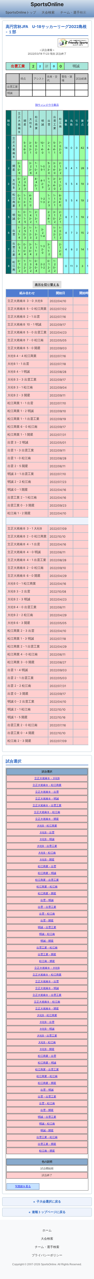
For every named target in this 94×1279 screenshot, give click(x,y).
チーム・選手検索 (73, 12)
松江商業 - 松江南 (47, 886)
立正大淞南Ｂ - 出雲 (47, 791)
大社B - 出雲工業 (47, 846)
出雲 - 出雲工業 (47, 907)
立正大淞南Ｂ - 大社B (47, 778)
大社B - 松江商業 (47, 825)
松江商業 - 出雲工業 (47, 879)
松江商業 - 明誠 (47, 873)
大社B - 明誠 (47, 839)
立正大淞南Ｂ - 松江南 (47, 812)
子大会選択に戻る (47, 1201)
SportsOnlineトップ (20, 12)
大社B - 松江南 (47, 852)
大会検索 (48, 12)
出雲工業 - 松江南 (47, 947)
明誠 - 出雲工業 (47, 927)
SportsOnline (47, 4)
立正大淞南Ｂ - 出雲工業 (47, 805)
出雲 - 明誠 (47, 900)
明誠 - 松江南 (47, 934)
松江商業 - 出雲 (47, 866)
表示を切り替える (47, 284)
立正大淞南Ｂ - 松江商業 (47, 785)
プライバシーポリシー (47, 1255)
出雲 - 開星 (47, 920)
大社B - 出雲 (47, 832)
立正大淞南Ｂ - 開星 (47, 818)
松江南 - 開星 (47, 961)
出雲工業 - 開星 (47, 954)
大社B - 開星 (47, 859)
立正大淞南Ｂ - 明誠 (47, 798)
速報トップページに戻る (47, 1212)
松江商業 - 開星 (47, 893)
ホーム (47, 1230)
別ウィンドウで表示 (47, 104)
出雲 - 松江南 (47, 913)
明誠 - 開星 (47, 940)
